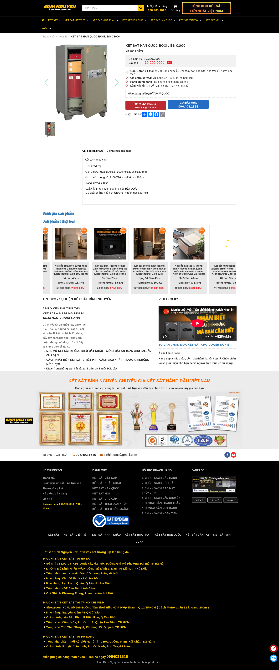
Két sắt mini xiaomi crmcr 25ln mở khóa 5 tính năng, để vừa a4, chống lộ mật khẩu (100, 268)
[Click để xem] (82, 82)
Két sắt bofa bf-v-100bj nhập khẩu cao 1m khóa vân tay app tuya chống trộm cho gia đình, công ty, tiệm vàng (61, 270)
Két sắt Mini (213, 20)
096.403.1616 (157, 10)
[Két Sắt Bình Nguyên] (110, 523)
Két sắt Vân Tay (189, 20)
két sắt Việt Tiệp (75, 20)
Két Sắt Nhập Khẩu (104, 20)
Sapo (182, 664)
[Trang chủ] (60, 8)
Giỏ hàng (175, 10)
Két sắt (53, 20)
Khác (45, 28)
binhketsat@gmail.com (120, 456)
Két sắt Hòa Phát (133, 20)
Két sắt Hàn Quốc (161, 20)
